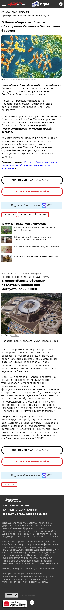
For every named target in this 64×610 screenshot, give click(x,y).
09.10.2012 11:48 (9, 12)
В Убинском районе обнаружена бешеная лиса (36, 256)
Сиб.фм (15, 335)
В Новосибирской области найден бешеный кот (36, 247)
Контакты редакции (15, 505)
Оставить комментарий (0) (32, 191)
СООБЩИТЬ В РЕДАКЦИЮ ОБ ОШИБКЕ (24, 514)
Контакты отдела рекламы (19, 509)
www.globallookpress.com (22, 79)
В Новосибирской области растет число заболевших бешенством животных (29, 165)
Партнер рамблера (28, 595)
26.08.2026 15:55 (9, 273)
